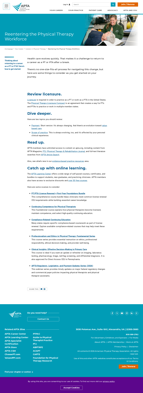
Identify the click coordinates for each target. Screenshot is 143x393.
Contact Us (43, 319)
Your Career (56, 10)
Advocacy (113, 10)
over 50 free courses (77, 180)
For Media (133, 338)
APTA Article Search (50, 154)
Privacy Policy (120, 347)
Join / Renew (128, 4)
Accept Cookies (71, 388)
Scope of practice (40, 132)
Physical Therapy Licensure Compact (48, 103)
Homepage (9, 49)
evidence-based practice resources (68, 161)
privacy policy (109, 381)
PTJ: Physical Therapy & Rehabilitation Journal (64, 151)
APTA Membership (116, 342)
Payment (35, 125)
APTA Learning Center (41, 173)
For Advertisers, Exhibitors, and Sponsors (109, 338)
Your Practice (75, 10)
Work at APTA (132, 342)
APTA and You (130, 10)
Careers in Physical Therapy (36, 49)
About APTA (100, 342)
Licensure (31, 99)
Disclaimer (133, 347)
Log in (65, 4)
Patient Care (95, 10)
